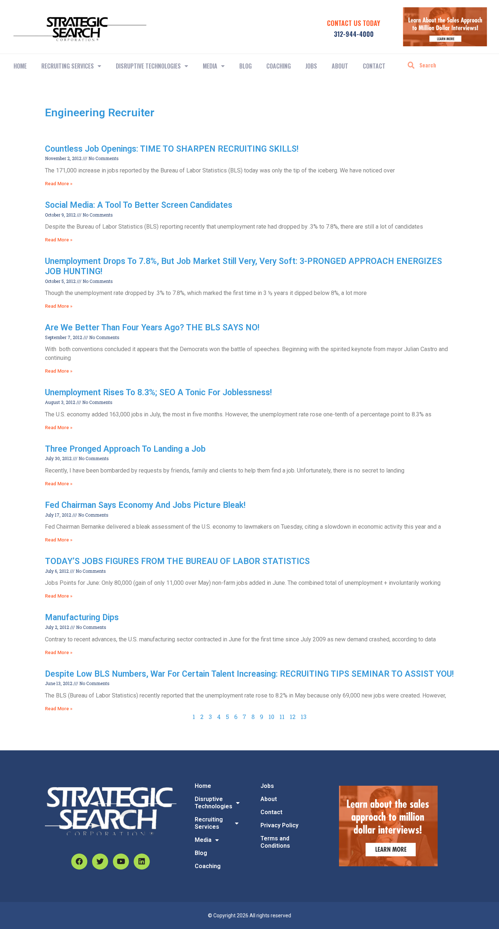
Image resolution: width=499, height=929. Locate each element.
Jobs (311, 66)
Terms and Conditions (275, 842)
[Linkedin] (142, 862)
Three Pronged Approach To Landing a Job (125, 449)
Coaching (278, 66)
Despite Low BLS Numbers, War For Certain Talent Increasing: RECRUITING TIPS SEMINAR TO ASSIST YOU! (249, 674)
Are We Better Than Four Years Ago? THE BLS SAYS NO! (152, 328)
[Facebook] (79, 862)
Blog (245, 66)
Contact (374, 66)
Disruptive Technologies (148, 66)
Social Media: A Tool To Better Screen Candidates (138, 205)
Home (20, 66)
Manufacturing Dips (82, 617)
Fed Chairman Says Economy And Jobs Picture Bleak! (145, 505)
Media (210, 66)
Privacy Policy (279, 825)
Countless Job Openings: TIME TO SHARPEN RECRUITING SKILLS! (171, 149)
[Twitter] (100, 862)
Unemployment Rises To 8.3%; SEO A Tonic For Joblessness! (158, 392)
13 (303, 716)
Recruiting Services (209, 823)
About (340, 66)
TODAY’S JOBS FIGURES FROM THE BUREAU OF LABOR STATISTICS (177, 561)
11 (282, 716)
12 (293, 716)
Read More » (58, 183)
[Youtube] (121, 862)
